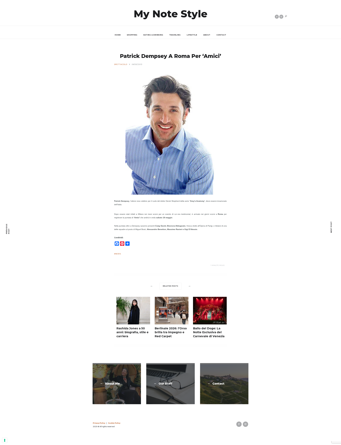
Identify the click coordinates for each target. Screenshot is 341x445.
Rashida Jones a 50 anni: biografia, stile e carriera (132, 332)
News (118, 254)
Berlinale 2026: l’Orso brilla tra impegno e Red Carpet (171, 332)
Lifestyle (192, 35)
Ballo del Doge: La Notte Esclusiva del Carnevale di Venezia (208, 332)
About (206, 35)
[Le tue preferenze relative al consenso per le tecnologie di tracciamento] (4, 440)
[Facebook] (277, 17)
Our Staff (165, 383)
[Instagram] (281, 17)
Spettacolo (120, 64)
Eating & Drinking (153, 35)
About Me (112, 383)
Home (118, 35)
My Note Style (170, 14)
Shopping (132, 35)
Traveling (175, 35)
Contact (221, 35)
